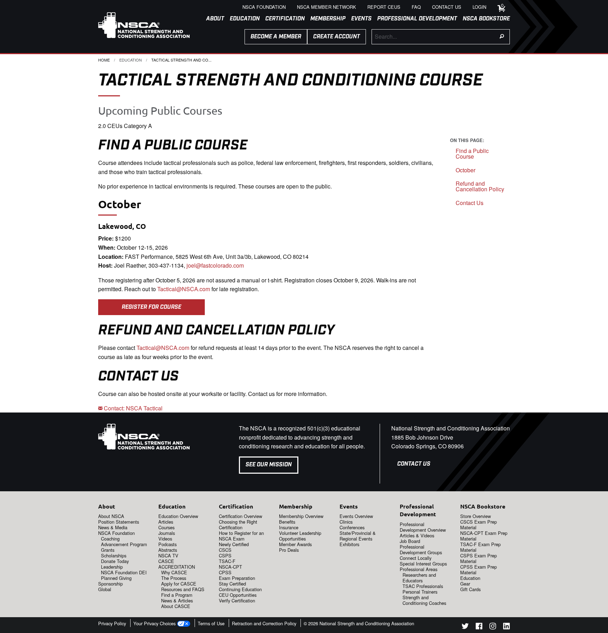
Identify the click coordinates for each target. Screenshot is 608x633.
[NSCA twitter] (465, 627)
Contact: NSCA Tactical (132, 408)
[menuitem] (212, 19)
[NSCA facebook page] (479, 627)
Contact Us (469, 203)
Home (104, 60)
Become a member (276, 36)
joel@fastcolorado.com (215, 265)
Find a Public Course (472, 153)
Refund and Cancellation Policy (480, 186)
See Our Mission (269, 464)
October (465, 170)
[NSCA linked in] (506, 627)
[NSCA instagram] (492, 627)
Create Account (336, 36)
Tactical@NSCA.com (183, 289)
